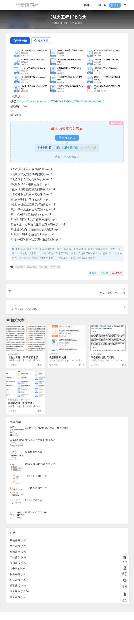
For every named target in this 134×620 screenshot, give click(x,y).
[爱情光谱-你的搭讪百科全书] (17, 467)
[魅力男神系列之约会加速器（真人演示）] (17, 431)
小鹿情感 (31, 267)
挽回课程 (15, 563)
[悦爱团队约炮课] (67, 338)
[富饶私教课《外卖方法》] (25, 384)
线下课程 (15, 585)
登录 (116, 5)
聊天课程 (15, 597)
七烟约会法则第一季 (36, 476)
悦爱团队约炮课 (57, 357)
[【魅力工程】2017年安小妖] (25, 338)
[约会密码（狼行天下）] (108, 338)
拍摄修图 (15, 557)
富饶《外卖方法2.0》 (36, 512)
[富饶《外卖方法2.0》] (17, 515)
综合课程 (14, 353)
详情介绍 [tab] (21, 40)
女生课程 (15, 546)
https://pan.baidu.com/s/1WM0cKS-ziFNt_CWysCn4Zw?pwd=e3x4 (61, 101)
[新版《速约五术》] (17, 503)
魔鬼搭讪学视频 (33, 452)
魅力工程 (55, 267)
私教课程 (14, 399)
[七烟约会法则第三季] (17, 491)
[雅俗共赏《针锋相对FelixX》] (17, 443)
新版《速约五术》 (35, 500)
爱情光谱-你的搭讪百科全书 (40, 464)
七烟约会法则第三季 (36, 488)
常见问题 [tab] (43, 40)
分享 (94, 273)
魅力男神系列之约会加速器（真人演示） (47, 427)
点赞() (118, 273)
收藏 (105, 273)
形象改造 (15, 551)
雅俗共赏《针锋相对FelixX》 (40, 439)
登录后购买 (68, 137)
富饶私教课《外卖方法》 (21, 403)
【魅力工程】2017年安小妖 (23, 357)
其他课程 (15, 540)
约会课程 (77, 23)
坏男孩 (20, 267)
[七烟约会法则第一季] (17, 479)
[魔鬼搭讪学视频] (17, 455)
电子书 (14, 568)
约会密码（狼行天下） (103, 357)
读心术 (43, 267)
